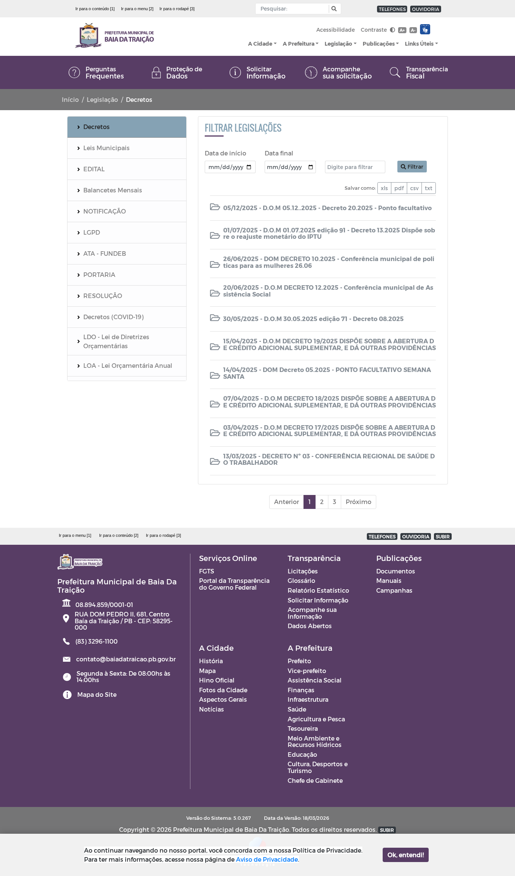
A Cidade (260, 43)
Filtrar (414, 166)
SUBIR (443, 536)
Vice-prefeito (307, 670)
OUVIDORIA (425, 9)
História (211, 660)
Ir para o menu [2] (137, 8)
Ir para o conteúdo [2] (118, 535)
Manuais (389, 580)
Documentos (395, 571)
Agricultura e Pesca (316, 718)
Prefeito (299, 660)
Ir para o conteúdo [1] (95, 8)
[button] (333, 9)
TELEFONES (392, 9)
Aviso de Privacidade (267, 859)
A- (413, 30)
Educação (302, 754)
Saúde (297, 709)
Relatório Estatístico (318, 590)
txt (428, 188)
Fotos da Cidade (223, 689)
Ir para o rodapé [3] (177, 8)
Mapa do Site (96, 694)
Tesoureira (303, 728)
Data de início (225, 153)
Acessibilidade (335, 29)
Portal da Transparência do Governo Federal (234, 584)
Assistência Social (315, 680)
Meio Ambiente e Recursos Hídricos (315, 741)
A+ (402, 30)
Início (70, 99)
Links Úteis (419, 43)
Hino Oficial (217, 680)
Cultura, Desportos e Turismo (318, 767)
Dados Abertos (310, 625)
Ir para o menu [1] (75, 535)
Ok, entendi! (406, 854)
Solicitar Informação (318, 600)
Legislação (338, 43)
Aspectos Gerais (223, 699)
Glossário (301, 580)
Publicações (379, 43)
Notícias (211, 709)
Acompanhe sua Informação (312, 613)
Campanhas (394, 590)
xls (384, 188)
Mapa (207, 670)
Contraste (374, 29)
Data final (279, 153)
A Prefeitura (298, 43)
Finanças (301, 689)
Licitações (303, 571)
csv (414, 188)
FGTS (206, 571)
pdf (399, 188)
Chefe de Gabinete (315, 780)
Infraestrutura (308, 699)
